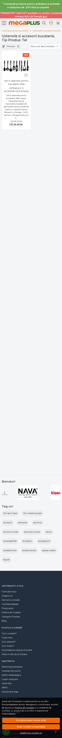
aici (52, 7)
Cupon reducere (10, 679)
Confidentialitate (10, 604)
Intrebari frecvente (11, 671)
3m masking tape (32, 513)
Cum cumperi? (9, 633)
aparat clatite (49, 550)
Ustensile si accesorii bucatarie (16, 90)
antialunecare (29, 550)
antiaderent (44, 541)
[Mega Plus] (23, 23)
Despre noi (7, 596)
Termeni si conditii (11, 600)
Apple (6, 559)
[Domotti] (47, 498)
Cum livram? (8, 646)
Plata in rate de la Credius (14, 654)
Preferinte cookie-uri (31, 733)
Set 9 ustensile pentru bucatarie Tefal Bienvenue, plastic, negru (16, 82)
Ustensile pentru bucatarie (15, 30)
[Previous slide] (4, 493)
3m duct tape (10, 513)
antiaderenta (9, 550)
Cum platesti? (9, 641)
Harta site (7, 683)
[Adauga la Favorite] (26, 75)
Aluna (49, 532)
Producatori (8, 608)
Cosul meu (7, 637)
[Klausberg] (15, 498)
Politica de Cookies (11, 612)
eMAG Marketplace (11, 675)
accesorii (7, 522)
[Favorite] (51, 23)
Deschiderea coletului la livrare (17, 650)
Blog (4, 621)
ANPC (5, 687)
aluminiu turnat (32, 532)
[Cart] (58, 23)
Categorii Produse (11, 616)
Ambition (27, 541)
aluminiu (37, 522)
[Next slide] (57, 493)
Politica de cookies (24, 707)
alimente (22, 522)
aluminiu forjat (10, 532)
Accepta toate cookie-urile (31, 720)
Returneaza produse (12, 666)
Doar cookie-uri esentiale (31, 726)
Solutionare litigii (10, 691)
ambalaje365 (10, 541)
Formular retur (9, 591)
